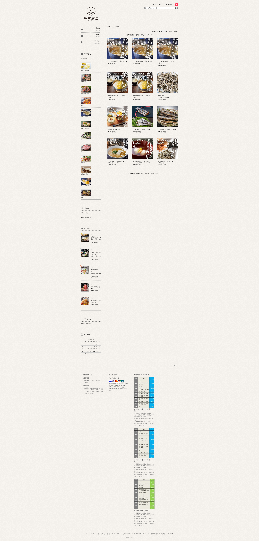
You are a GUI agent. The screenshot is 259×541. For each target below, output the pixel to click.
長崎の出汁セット (114, 129)
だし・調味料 (115, 27)
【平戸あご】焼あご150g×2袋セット (170, 129)
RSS (168, 534)
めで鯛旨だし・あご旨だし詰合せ (144, 162)
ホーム (87, 534)
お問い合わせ (104, 534)
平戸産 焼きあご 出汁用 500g (143, 61)
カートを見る (172, 4)
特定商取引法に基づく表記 (158, 534)
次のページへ (154, 35)
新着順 (176, 31)
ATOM (171, 534)
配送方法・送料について (142, 534)
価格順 (170, 31)
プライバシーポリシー (115, 534)
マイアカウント (159, 4)
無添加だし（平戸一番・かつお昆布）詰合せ (173, 162)
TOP (108, 27)
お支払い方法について (129, 534)
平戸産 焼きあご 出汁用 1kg (117, 61)
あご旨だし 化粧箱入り (116, 162)
